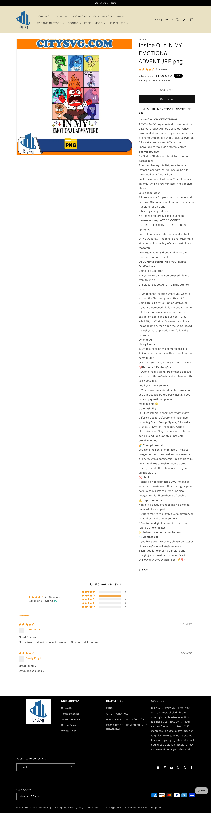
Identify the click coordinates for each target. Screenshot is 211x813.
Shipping (143, 80)
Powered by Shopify (42, 808)
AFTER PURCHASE (117, 714)
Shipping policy (111, 808)
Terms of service (94, 808)
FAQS (109, 708)
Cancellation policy (152, 808)
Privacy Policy (68, 730)
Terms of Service (70, 714)
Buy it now (166, 99)
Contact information (131, 808)
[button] (80, 16)
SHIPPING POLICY (72, 719)
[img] (27, 624)
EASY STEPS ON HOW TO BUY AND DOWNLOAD (126, 727)
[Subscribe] (70, 767)
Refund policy (61, 808)
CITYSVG (28, 808)
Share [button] (145, 569)
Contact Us (67, 708)
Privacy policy (76, 808)
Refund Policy (68, 725)
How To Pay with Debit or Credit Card (126, 719)
